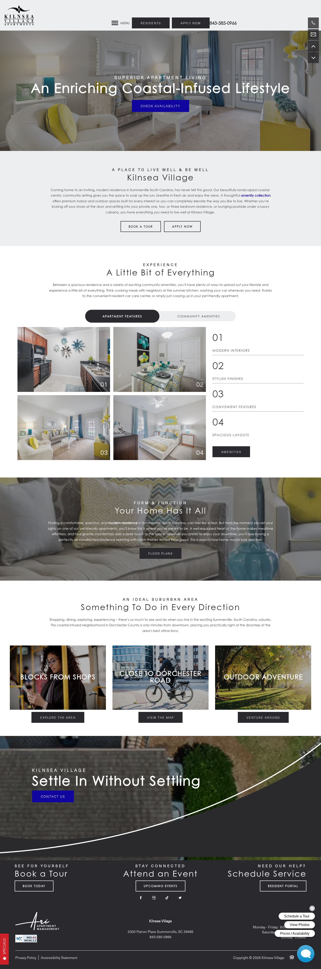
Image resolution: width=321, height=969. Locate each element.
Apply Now (182, 226)
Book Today (34, 886)
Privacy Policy (25, 957)
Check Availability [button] (160, 106)
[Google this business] (153, 897)
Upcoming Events (160, 886)
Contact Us (53, 796)
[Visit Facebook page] (140, 897)
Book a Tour (141, 226)
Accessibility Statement (59, 957)
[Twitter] (180, 897)
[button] (191, 22)
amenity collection (256, 195)
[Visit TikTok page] (167, 897)
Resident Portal (283, 886)
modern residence (123, 523)
